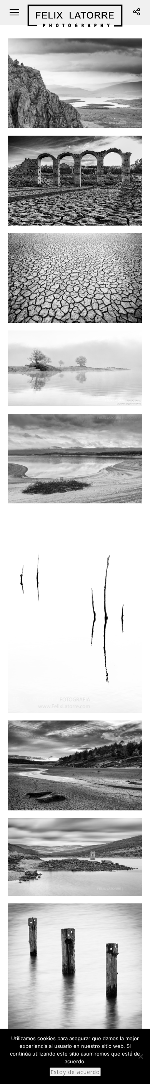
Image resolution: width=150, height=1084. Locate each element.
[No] (140, 1056)
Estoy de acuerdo (75, 1072)
